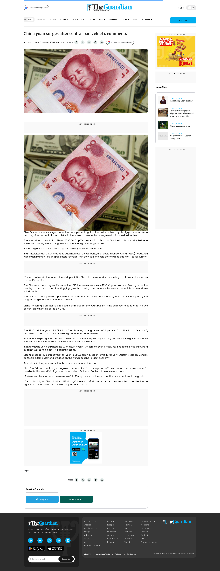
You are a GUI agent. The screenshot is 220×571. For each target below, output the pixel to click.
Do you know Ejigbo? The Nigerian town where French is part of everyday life (182, 113)
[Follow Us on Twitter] (40, 540)
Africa (86, 538)
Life (101, 19)
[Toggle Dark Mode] (191, 8)
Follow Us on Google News (38, 8)
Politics (64, 19)
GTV (135, 19)
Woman (145, 19)
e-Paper (183, 20)
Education (111, 531)
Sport (91, 19)
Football (128, 528)
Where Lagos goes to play (181, 126)
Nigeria (110, 542)
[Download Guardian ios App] (55, 548)
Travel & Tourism (148, 521)
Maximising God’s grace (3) (181, 101)
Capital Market (90, 528)
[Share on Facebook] (76, 42)
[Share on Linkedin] (101, 42)
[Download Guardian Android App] (36, 548)
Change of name (149, 542)
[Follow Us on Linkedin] (58, 540)
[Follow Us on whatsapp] (68, 540)
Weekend (145, 525)
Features (129, 521)
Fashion (128, 525)
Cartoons (111, 535)
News (40, 19)
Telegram (43, 499)
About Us (87, 554)
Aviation (87, 525)
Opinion (113, 19)
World (127, 542)
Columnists (112, 538)
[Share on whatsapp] (89, 42)
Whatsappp (77, 499)
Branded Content (92, 545)
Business (78, 19)
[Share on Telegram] (95, 42)
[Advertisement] (86, 408)
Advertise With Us (103, 554)
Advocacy (88, 535)
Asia (86, 542)
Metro (52, 19)
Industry (128, 531)
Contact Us (131, 554)
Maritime (128, 538)
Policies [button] (118, 554)
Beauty (110, 528)
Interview (145, 528)
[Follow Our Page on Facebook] (30, 540)
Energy (87, 531)
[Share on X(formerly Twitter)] (83, 42)
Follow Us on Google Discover (121, 42)
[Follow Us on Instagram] (49, 540)
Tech (124, 19)
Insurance (129, 535)
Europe (110, 525)
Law (142, 538)
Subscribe (66, 559)
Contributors (90, 521)
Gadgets (145, 535)
